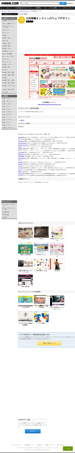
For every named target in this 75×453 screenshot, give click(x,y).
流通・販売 (7, 46)
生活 (5, 35)
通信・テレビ (8, 48)
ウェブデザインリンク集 (9, 208)
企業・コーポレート (9, 21)
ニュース (6, 32)
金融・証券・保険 (9, 72)
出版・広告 (7, 67)
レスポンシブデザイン (9, 204)
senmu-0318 (21, 173)
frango (20, 147)
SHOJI (20, 171)
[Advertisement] (9, 134)
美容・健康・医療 (9, 75)
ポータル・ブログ (9, 56)
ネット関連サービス (9, 23)
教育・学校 (7, 38)
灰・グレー (7, 106)
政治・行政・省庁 (9, 89)
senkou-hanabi (22, 143)
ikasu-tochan (21, 158)
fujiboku (20, 149)
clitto (19, 166)
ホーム (9, 8)
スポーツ (6, 30)
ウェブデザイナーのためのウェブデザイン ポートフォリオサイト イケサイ (37, 448)
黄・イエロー (8, 104)
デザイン (6, 59)
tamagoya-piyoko (23, 145)
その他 (6, 92)
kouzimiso (21, 141)
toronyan (20, 164)
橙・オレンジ (8, 101)
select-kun (21, 154)
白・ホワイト (8, 109)
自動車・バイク (8, 51)
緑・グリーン (8, 114)
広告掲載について (29, 445)
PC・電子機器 (8, 54)
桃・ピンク (7, 122)
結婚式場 (6, 212)
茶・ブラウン (8, 112)
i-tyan (19, 170)
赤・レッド (7, 117)
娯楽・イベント (8, 64)
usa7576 (20, 168)
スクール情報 (53, 8)
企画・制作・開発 (9, 83)
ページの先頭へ (68, 448)
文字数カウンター (49, 445)
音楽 (5, 77)
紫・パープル (8, 119)
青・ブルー (7, 98)
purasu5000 (21, 152)
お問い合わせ (60, 445)
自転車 (22, 120)
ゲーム (6, 69)
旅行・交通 (7, 43)
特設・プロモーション (9, 86)
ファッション (8, 61)
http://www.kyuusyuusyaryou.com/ (49, 104)
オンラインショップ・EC (9, 26)
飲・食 (6, 40)
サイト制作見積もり (68, 3)
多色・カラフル (8, 127)
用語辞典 (39, 445)
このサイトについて (67, 8)
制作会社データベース (23, 8)
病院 (5, 217)
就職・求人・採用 (9, 80)
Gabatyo (20, 162)
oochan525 (21, 137)
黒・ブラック (8, 125)
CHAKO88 (21, 156)
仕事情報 (38, 8)
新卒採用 (6, 214)
